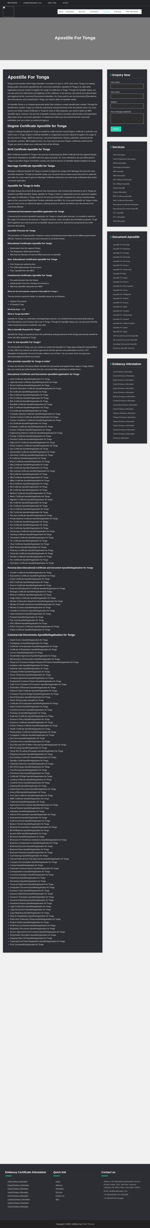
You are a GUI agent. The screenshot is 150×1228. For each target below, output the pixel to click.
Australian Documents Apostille (125, 344)
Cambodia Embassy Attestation (125, 405)
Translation (94, 12)
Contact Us (60, 1196)
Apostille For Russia (120, 303)
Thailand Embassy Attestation (124, 417)
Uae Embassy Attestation (122, 372)
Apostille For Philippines (122, 294)
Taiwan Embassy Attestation (124, 421)
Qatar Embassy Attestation (123, 380)
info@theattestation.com (32, 3)
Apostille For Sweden (121, 311)
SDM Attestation (119, 221)
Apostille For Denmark (121, 257)
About (61, 12)
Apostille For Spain (120, 307)
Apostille (106, 12)
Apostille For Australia (121, 245)
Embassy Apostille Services (123, 348)
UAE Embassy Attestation (18, 1181)
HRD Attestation (132, 12)
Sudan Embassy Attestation (123, 425)
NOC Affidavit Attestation (122, 180)
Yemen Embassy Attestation (124, 434)
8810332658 (12, 3)
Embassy (117, 12)
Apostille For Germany (121, 261)
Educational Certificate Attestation (126, 204)
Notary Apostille (119, 188)
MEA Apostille (118, 171)
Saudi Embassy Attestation (123, 384)
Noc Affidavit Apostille (121, 184)
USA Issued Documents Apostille (125, 336)
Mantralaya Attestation (121, 167)
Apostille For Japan (120, 278)
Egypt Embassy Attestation (123, 388)
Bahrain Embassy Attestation (124, 397)
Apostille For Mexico (121, 282)
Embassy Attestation (121, 438)
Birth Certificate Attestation (123, 200)
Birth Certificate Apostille (122, 196)
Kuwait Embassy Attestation (123, 376)
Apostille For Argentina (121, 249)
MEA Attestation (119, 176)
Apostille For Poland (120, 298)
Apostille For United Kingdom (124, 323)
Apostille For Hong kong (122, 269)
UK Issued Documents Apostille (125, 340)
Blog (57, 1199)
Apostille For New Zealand (123, 286)
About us (59, 1185)
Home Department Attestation (124, 159)
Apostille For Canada (121, 253)
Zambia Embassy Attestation (124, 430)
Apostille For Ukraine (121, 319)
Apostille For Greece (121, 265)
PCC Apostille (118, 213)
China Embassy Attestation (123, 409)
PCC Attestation (119, 217)
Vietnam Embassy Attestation (124, 413)
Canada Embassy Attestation (124, 401)
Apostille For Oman (120, 290)
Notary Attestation (120, 192)
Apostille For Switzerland (122, 315)
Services (82, 12)
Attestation (70, 12)
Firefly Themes (88, 1224)
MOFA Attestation (119, 163)
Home (58, 1181)
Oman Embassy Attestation (123, 392)
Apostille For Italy (119, 274)
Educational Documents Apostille (125, 209)
